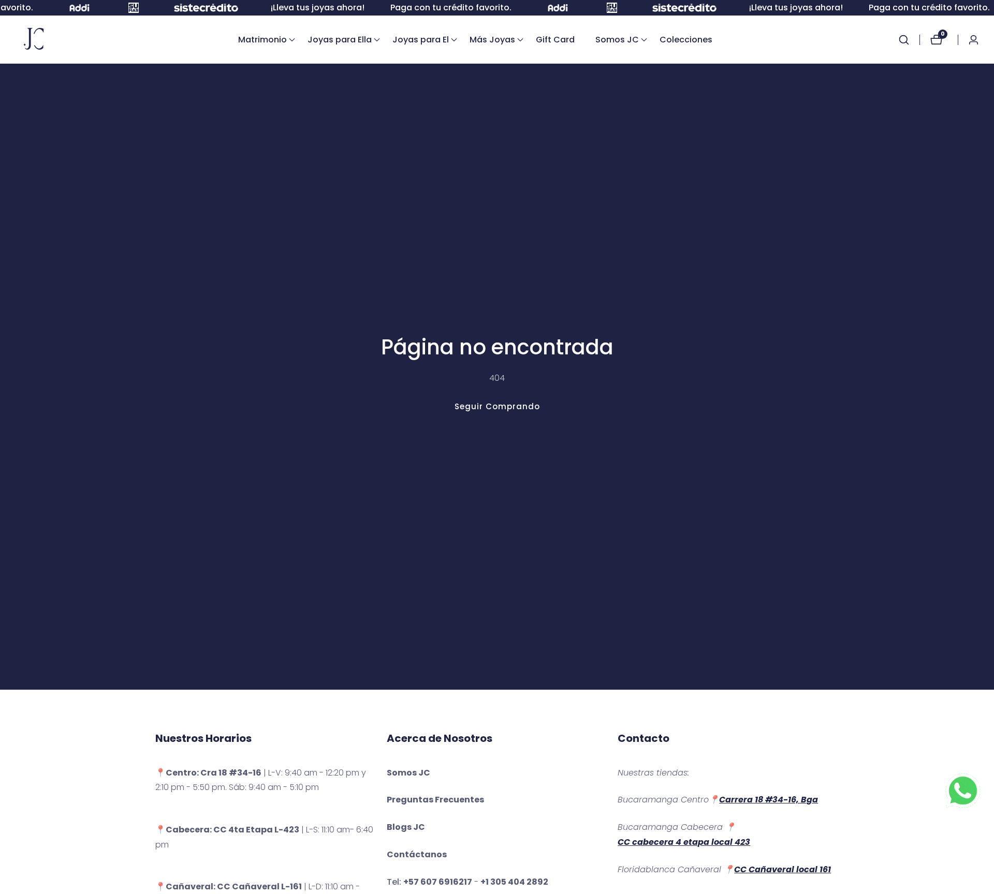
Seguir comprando (497, 406)
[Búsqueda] (909, 40)
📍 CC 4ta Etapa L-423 (227, 830)
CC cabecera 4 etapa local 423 (684, 842)
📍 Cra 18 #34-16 (208, 773)
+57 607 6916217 (437, 882)
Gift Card (555, 40)
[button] (262, 40)
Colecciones (686, 40)
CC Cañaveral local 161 (782, 869)
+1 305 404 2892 (514, 882)
